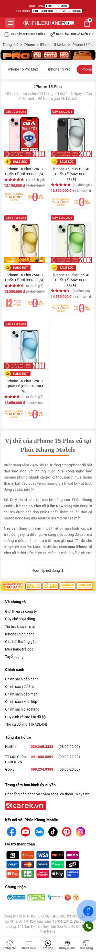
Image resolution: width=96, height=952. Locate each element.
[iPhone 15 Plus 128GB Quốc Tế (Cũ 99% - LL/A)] (24, 134)
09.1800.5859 (42, 757)
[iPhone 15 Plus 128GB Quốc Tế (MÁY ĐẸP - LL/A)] (71, 134)
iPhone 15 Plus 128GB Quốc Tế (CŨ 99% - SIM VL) (24, 386)
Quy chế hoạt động (20, 619)
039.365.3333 (42, 747)
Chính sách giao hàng (22, 709)
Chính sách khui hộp (21, 702)
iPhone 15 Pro (59, 69)
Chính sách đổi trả (19, 686)
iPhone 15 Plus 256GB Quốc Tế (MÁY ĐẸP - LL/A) (71, 280)
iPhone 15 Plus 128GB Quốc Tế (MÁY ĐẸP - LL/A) (71, 174)
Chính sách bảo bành (22, 679)
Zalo (88, 911)
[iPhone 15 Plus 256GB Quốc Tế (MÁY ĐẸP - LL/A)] (71, 240)
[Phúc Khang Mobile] (48, 23)
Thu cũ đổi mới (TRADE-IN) (26, 724)
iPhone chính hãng (20, 634)
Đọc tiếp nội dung (46, 570)
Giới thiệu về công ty (21, 611)
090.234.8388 (42, 769)
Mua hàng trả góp (19, 649)
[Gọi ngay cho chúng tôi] (88, 926)
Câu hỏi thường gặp (21, 642)
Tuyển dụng (14, 657)
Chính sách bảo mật (21, 694)
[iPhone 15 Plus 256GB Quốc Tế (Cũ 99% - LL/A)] (24, 240)
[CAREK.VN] (25, 805)
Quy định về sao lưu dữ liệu (26, 717)
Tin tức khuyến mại (20, 626)
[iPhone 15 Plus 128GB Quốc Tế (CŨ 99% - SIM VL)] (24, 346)
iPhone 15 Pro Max (23, 69)
